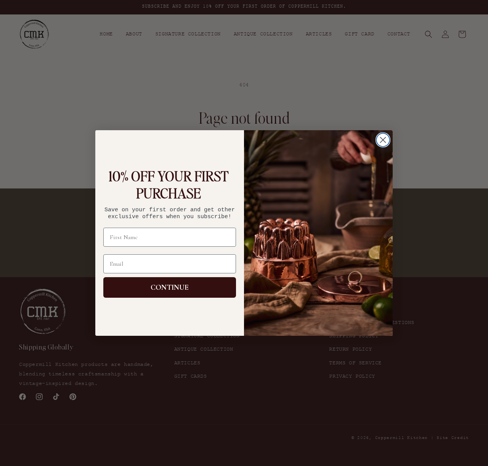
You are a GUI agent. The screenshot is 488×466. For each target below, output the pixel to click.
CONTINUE (170, 287)
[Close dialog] (383, 140)
